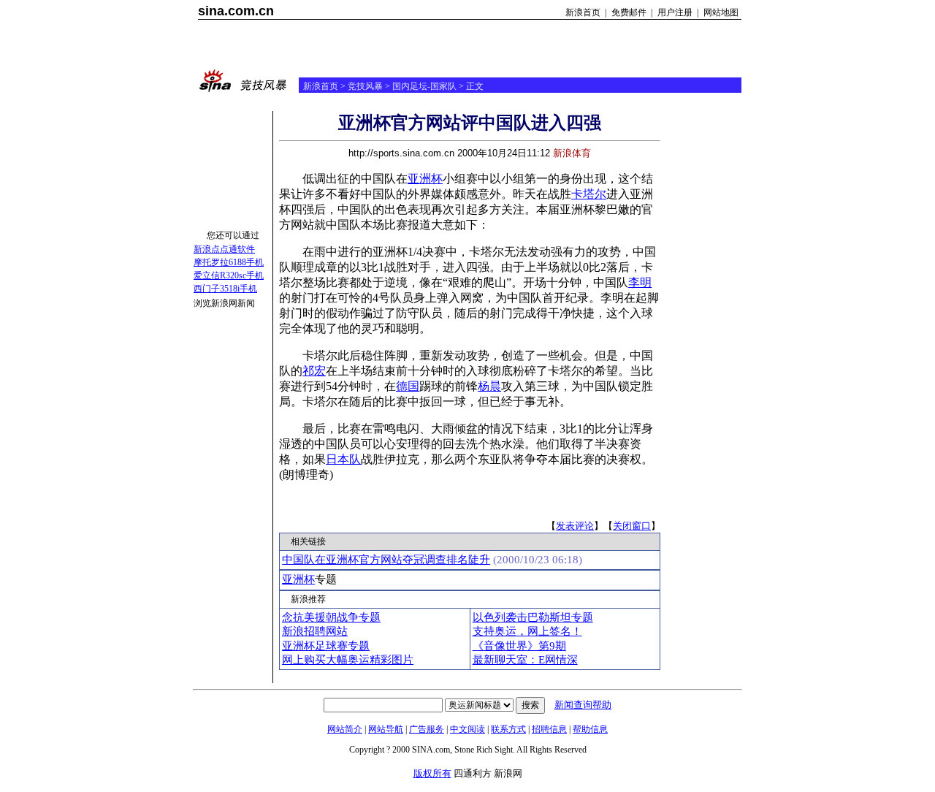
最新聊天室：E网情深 (525, 660)
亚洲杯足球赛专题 (326, 646)
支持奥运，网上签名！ (527, 631)
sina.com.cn (236, 11)
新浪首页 (582, 12)
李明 (640, 282)
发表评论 (575, 525)
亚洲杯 (425, 178)
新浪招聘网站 (315, 631)
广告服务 (426, 729)
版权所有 (432, 773)
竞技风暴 (365, 86)
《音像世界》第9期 (519, 646)
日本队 (343, 459)
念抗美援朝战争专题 (331, 617)
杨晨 (489, 386)
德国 (407, 386)
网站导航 (385, 729)
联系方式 (508, 729)
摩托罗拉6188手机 (229, 262)
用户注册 (674, 12)
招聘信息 (549, 729)
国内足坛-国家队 (424, 86)
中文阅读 (467, 729)
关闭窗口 (632, 525)
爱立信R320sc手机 (229, 275)
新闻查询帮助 (582, 704)
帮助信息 (590, 729)
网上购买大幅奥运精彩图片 (347, 660)
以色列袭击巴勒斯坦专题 (533, 617)
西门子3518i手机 (225, 288)
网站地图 (721, 12)
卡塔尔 (588, 194)
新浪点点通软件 (224, 249)
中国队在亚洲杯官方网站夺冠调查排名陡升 (386, 560)
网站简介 (344, 729)
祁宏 (314, 371)
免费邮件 (628, 12)
